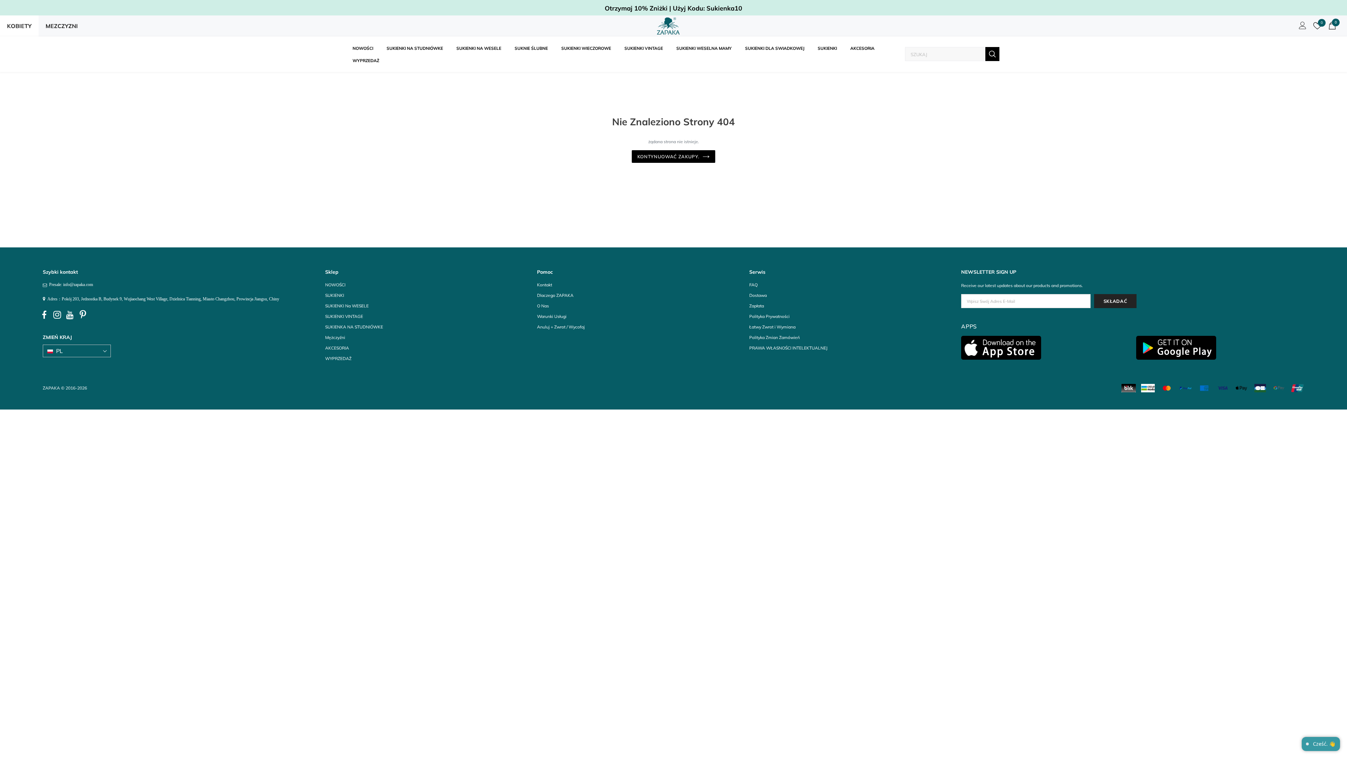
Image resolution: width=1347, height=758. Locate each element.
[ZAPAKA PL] (668, 26)
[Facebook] (44, 315)
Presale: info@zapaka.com (70, 284)
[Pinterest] (83, 315)
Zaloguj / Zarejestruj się (1301, 27)
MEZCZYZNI (62, 25)
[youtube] (70, 315)
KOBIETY (19, 25)
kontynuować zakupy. (668, 156)
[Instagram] (57, 315)
